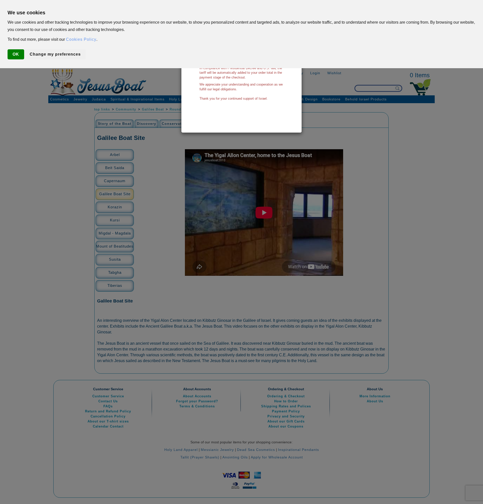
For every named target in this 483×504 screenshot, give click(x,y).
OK (16, 54)
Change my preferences (55, 54)
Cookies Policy (81, 39)
